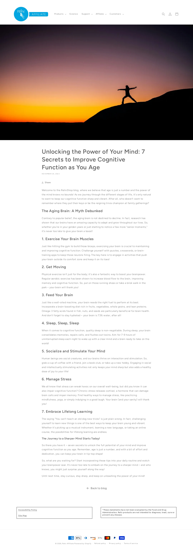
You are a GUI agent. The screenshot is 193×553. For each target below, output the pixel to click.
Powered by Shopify (82, 544)
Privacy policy (115, 543)
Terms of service (131, 543)
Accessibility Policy (27, 510)
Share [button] (48, 182)
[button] (60, 14)
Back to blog (99, 488)
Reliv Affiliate (68, 544)
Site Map (22, 515)
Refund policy (100, 543)
